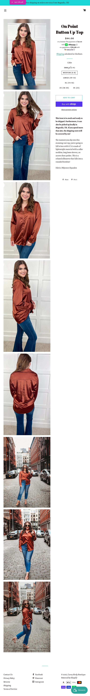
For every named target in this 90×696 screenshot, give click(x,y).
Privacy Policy (9, 678)
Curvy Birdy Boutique (77, 674)
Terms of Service (10, 689)
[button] (69, 48)
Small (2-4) (69, 68)
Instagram (39, 681)
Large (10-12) (69, 78)
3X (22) (76, 88)
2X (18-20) (64, 88)
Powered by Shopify (69, 677)
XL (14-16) (69, 83)
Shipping (60, 54)
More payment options (69, 109)
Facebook (39, 674)
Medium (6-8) (69, 73)
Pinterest (39, 678)
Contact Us (8, 674)
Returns (7, 681)
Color (69, 62)
